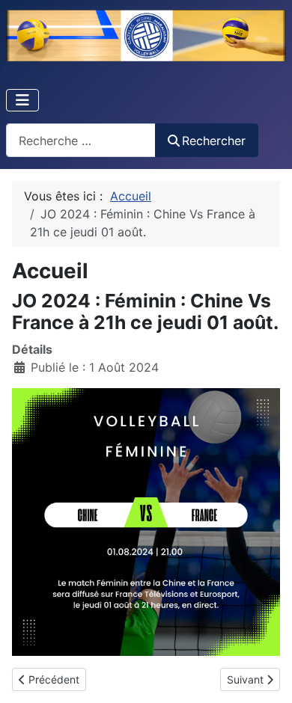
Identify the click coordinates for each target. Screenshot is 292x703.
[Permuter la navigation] (22, 100)
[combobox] (81, 140)
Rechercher (214, 140)
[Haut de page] (266, 675)
